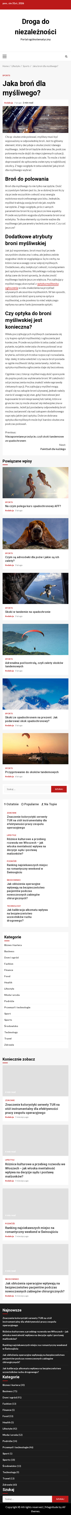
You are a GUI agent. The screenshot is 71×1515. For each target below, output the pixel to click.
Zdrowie (11, 813)
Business (9, 951)
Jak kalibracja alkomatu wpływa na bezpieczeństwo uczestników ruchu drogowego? (27, 915)
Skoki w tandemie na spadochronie (35, 588)
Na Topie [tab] (50, 804)
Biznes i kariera (13, 945)
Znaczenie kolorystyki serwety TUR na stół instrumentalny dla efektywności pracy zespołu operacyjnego (27, 822)
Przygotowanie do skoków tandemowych (35, 748)
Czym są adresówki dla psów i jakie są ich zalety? (35, 533)
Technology (14, 906)
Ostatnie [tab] (12, 804)
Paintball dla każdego (53, 446)
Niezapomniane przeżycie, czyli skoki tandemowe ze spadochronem (34, 436)
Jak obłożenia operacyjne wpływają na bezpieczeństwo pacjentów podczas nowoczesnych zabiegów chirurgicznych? (26, 891)
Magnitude (51, 1507)
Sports (6, 75)
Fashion (8, 963)
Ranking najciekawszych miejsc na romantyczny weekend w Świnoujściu (27, 868)
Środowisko (14, 880)
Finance (8, 969)
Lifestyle (11, 835)
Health (8, 982)
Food (7, 976)
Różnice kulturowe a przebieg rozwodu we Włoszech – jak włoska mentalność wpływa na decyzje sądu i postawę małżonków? (26, 846)
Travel (8, 1038)
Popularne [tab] (31, 804)
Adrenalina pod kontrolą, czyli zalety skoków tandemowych (35, 639)
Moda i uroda (12, 994)
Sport (7, 1013)
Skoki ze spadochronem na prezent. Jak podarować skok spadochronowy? (35, 694)
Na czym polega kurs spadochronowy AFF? (35, 482)
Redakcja (8, 102)
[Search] (66, 56)
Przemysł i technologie (17, 1007)
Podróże (12, 861)
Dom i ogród (11, 957)
